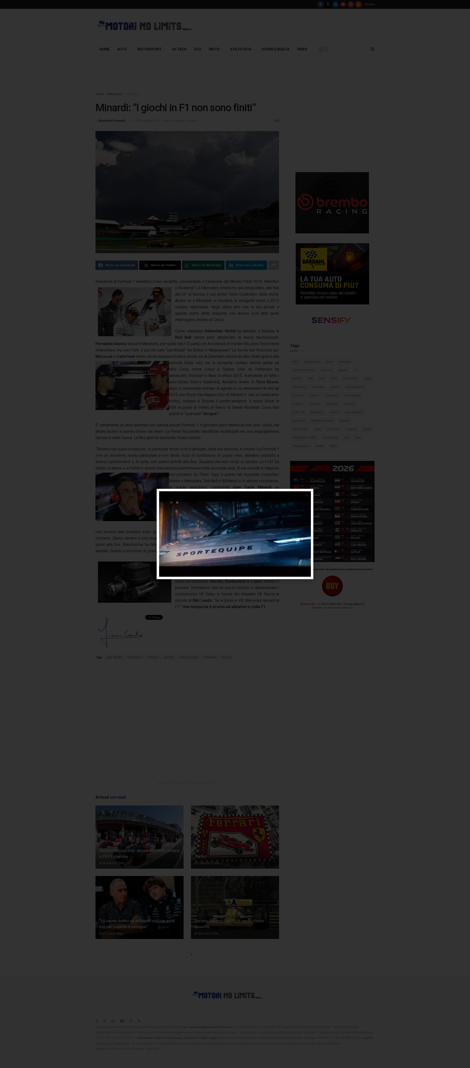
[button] (306, 495)
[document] (235, 534)
